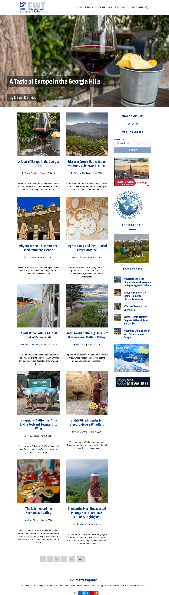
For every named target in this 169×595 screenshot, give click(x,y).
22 (72, 559)
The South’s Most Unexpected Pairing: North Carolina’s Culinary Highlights (87, 513)
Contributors (85, 7)
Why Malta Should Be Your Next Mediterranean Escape (137, 334)
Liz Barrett (31, 257)
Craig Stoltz (32, 520)
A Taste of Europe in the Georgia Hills (55, 81)
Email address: (120, 139)
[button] (146, 7)
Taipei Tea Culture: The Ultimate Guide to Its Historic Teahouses (135, 296)
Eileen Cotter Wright (32, 344)
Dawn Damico (25, 97)
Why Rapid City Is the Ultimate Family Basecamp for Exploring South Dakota (137, 282)
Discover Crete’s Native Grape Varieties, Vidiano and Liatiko (136, 320)
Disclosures (137, 7)
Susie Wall (81, 344)
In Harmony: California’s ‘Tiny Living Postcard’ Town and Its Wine (38, 424)
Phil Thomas (81, 524)
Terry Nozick (33, 436)
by (12, 97)
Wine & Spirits (122, 7)
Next (81, 559)
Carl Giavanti (80, 257)
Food (109, 7)
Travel (102, 7)
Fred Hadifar (80, 173)
